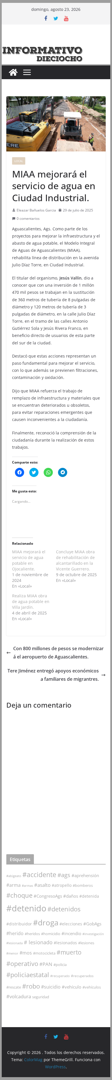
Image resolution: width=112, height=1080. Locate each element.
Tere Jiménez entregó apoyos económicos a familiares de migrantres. (53, 675)
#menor (12, 953)
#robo (31, 986)
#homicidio (50, 933)
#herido (15, 933)
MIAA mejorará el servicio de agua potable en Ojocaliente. (28, 560)
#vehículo (71, 987)
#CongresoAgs (48, 896)
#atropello (62, 885)
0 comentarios (28, 218)
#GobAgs (92, 924)
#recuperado (60, 976)
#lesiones (86, 942)
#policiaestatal (27, 975)
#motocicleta (44, 953)
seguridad (40, 996)
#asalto (42, 885)
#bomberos (83, 885)
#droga (45, 922)
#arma (13, 885)
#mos (26, 953)
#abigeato (13, 876)
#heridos (32, 933)
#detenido (26, 908)
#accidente (39, 874)
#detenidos (63, 909)
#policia (60, 964)
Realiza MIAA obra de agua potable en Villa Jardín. (30, 601)
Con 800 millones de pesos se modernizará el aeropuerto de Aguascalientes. (58, 652)
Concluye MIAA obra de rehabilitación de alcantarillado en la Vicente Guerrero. (75, 560)
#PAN (45, 964)
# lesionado (38, 942)
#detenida (89, 896)
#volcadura (18, 996)
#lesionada (14, 943)
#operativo (22, 963)
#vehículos (91, 987)
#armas (27, 885)
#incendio (71, 933)
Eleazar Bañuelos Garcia (36, 210)
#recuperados (82, 975)
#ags (63, 875)
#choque (19, 895)
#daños (70, 896)
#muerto (69, 952)
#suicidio (51, 986)
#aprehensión (85, 875)
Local (18, 161)
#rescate (13, 987)
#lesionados (65, 942)
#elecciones (70, 924)
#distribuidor (19, 924)
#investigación (93, 934)
